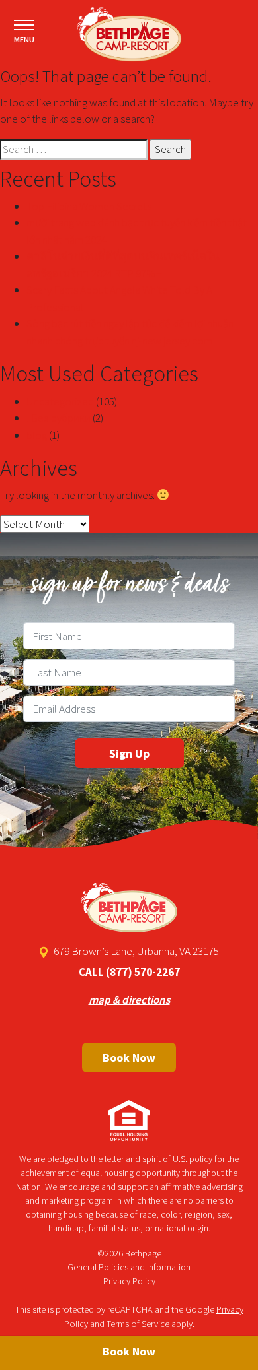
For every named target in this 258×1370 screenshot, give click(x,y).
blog (36, 435)
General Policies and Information (129, 1267)
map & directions (129, 1000)
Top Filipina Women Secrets (88, 206)
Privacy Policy (129, 1281)
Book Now (129, 1057)
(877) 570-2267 (143, 972)
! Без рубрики (58, 417)
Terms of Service (138, 1324)
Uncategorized (60, 401)
